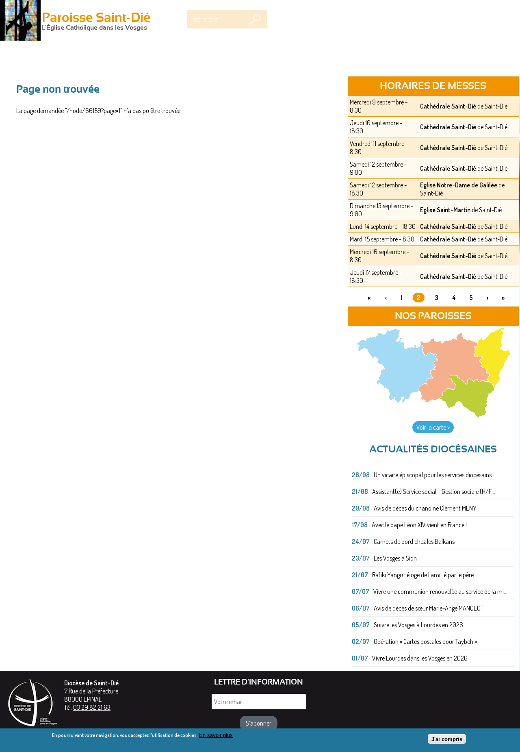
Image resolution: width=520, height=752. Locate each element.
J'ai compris (446, 739)
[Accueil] (20, 21)
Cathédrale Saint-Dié (448, 106)
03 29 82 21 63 (91, 707)
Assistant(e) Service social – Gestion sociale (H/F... (433, 491)
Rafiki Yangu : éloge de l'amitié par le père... (424, 575)
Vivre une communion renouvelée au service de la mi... (440, 591)
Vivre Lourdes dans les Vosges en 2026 (420, 658)
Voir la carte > (433, 427)
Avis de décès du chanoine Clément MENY (425, 508)
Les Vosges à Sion (395, 558)
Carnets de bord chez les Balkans (414, 541)
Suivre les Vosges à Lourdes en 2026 (418, 625)
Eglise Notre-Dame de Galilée (458, 185)
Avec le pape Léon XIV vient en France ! (419, 525)
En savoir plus (216, 735)
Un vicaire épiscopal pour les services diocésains (433, 475)
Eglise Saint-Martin (445, 210)
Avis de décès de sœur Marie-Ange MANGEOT (428, 608)
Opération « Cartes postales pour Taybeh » (425, 641)
